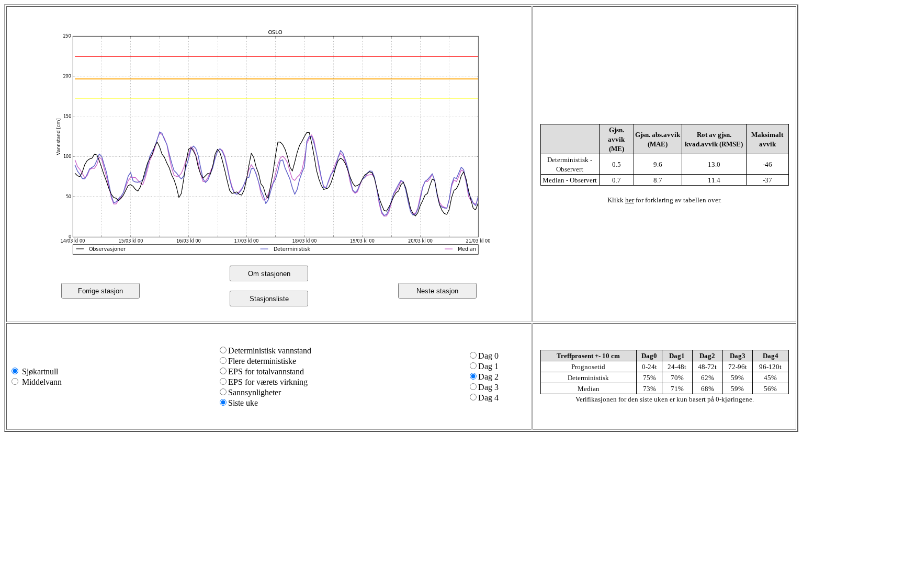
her (629, 200)
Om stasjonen (269, 274)
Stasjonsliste (269, 299)
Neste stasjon (437, 291)
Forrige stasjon (100, 291)
